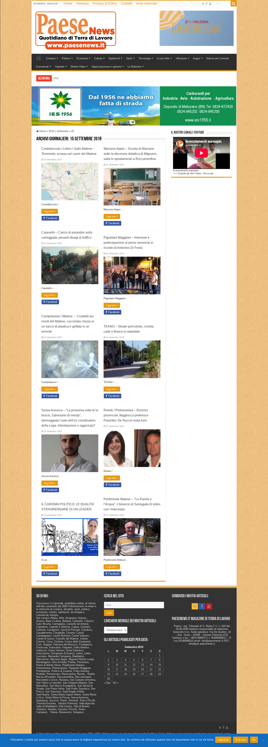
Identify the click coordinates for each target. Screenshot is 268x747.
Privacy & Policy (105, 3)
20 (142, 669)
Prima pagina (39, 58)
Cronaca (51, 58)
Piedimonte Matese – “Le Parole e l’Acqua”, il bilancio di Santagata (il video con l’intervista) (132, 504)
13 (142, 664)
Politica (66, 58)
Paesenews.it (44, 603)
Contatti (126, 3)
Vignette (59, 66)
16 (108, 669)
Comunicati (42, 66)
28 (151, 674)
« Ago (107, 682)
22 (159, 669)
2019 (51, 131)
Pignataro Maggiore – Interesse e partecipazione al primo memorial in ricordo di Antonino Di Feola (128, 242)
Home (68, 3)
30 (108, 678)
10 (117, 664)
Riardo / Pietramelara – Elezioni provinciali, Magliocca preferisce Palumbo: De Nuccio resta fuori (126, 415)
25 (125, 674)
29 (159, 674)
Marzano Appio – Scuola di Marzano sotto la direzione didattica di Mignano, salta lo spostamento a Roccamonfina (130, 154)
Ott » (116, 682)
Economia (82, 58)
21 (151, 669)
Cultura (98, 58)
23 (108, 674)
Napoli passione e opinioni (106, 66)
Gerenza (82, 3)
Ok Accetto (240, 739)
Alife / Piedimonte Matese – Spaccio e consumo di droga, (83, 78)
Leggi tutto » (50, 211)
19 (134, 669)
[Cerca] (234, 3)
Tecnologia (145, 58)
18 (125, 669)
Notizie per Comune (217, 58)
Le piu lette (163, 58)
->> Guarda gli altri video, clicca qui (193, 173)
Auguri (196, 58)
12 (134, 664)
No (254, 739)
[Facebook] (206, 3)
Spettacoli (114, 58)
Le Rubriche (134, 66)
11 (125, 664)
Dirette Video (78, 66)
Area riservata (146, 3)
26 (134, 674)
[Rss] (203, 3)
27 (142, 674)
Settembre (62, 131)
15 (159, 664)
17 (117, 669)
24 (117, 674)
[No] (263, 740)
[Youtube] (210, 3)
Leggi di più (223, 739)
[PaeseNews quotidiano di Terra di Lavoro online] (76, 29)
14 (151, 664)
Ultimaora (181, 58)
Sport (129, 58)
